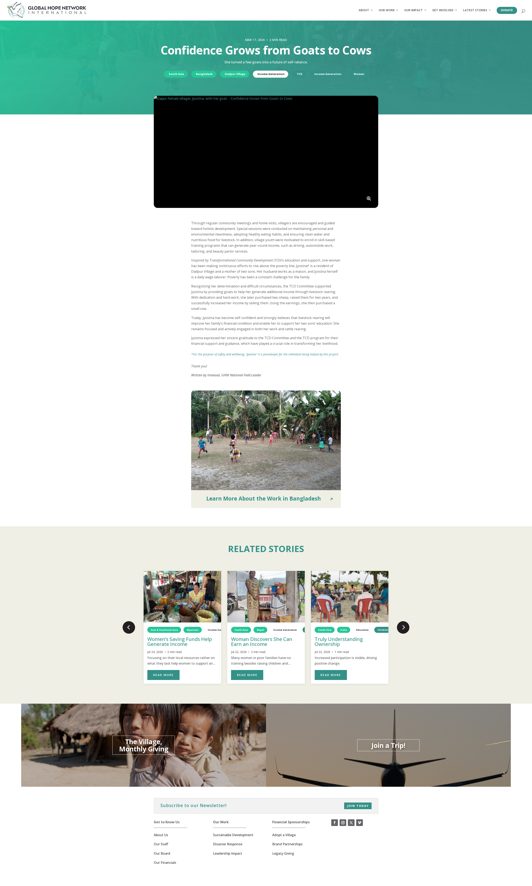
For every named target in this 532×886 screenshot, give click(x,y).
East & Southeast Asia (164, 629)
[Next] (403, 627)
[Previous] (129, 627)
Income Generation (270, 74)
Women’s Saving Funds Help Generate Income (179, 641)
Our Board (162, 853)
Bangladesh (204, 74)
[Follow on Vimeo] (359, 822)
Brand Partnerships (287, 844)
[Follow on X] (351, 822)
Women (359, 74)
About (364, 10)
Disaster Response (227, 844)
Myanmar (193, 629)
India (343, 629)
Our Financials (165, 862)
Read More (163, 675)
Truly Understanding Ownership (339, 641)
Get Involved (442, 10)
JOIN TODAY (358, 806)
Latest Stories (475, 10)
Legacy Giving (283, 853)
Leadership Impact (227, 853)
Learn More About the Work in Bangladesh (263, 498)
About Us (161, 835)
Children (383, 629)
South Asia (176, 74)
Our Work (387, 10)
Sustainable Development (233, 835)
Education (362, 629)
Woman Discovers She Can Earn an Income (261, 641)
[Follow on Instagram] (343, 822)
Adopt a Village (284, 835)
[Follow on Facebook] (334, 822)
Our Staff (161, 844)
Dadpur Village (235, 74)
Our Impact (413, 10)
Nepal (260, 629)
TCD (299, 74)
